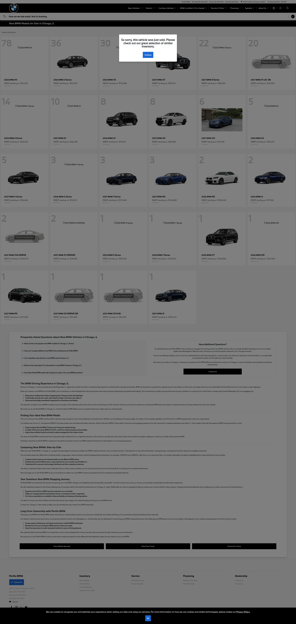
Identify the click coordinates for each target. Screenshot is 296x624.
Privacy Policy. (243, 611)
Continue (148, 55)
